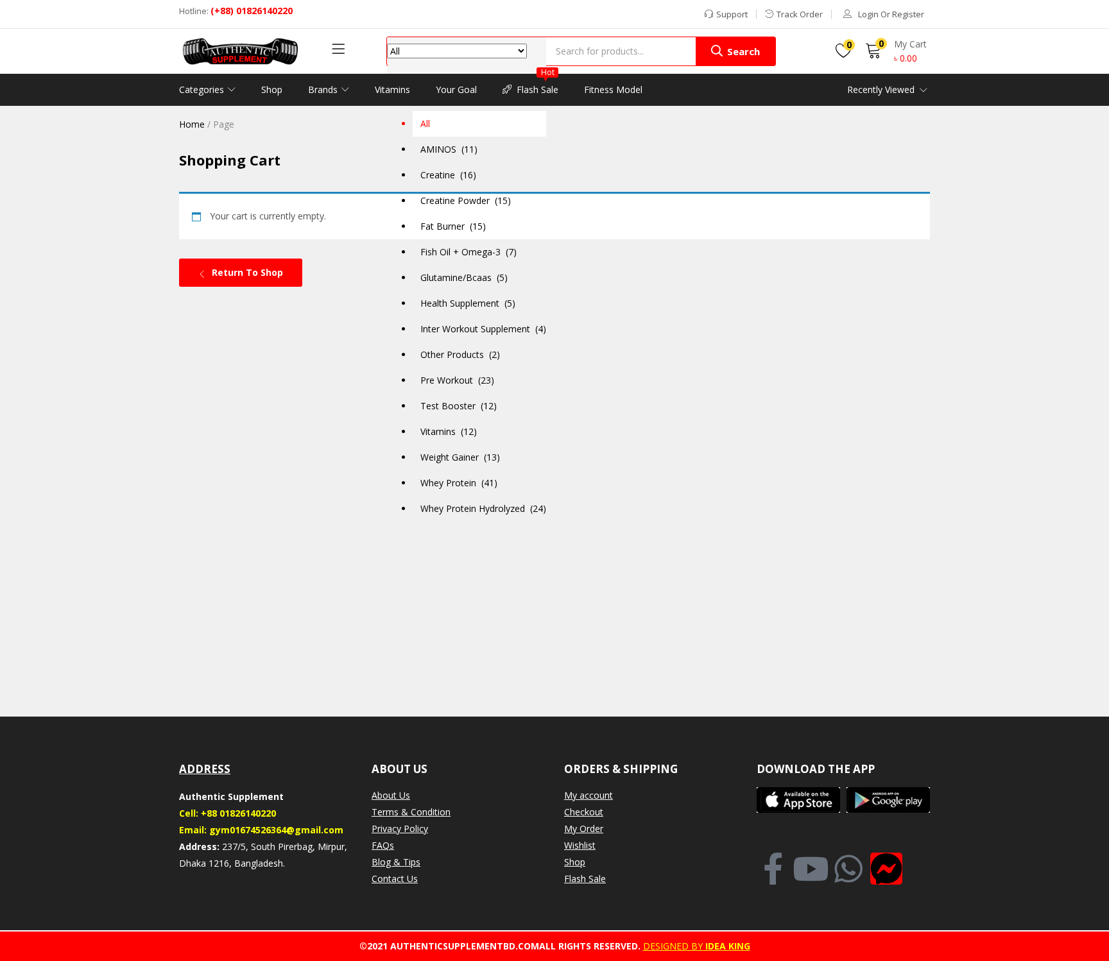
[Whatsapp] (848, 869)
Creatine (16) (448, 175)
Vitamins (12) (448, 431)
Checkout (583, 812)
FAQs (383, 845)
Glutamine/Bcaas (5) (464, 277)
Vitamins (392, 89)
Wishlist (580, 845)
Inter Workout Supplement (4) (483, 329)
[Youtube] (811, 869)
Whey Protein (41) (458, 483)
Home (192, 124)
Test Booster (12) (458, 406)
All (425, 123)
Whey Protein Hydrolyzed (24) (483, 508)
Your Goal (456, 89)
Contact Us (395, 878)
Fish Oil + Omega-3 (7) (468, 252)
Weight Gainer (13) (460, 457)
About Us (391, 795)
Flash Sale (537, 85)
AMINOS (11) (448, 149)
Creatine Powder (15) (465, 200)
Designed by (673, 946)
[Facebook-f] (773, 869)
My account (588, 795)
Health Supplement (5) (467, 303)
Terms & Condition (411, 812)
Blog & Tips (396, 862)
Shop (271, 89)
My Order (583, 828)
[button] (466, 279)
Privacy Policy (400, 828)
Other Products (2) (460, 354)
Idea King (726, 946)
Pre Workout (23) (457, 380)
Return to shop (246, 272)
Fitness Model (613, 89)
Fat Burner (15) (453, 226)
